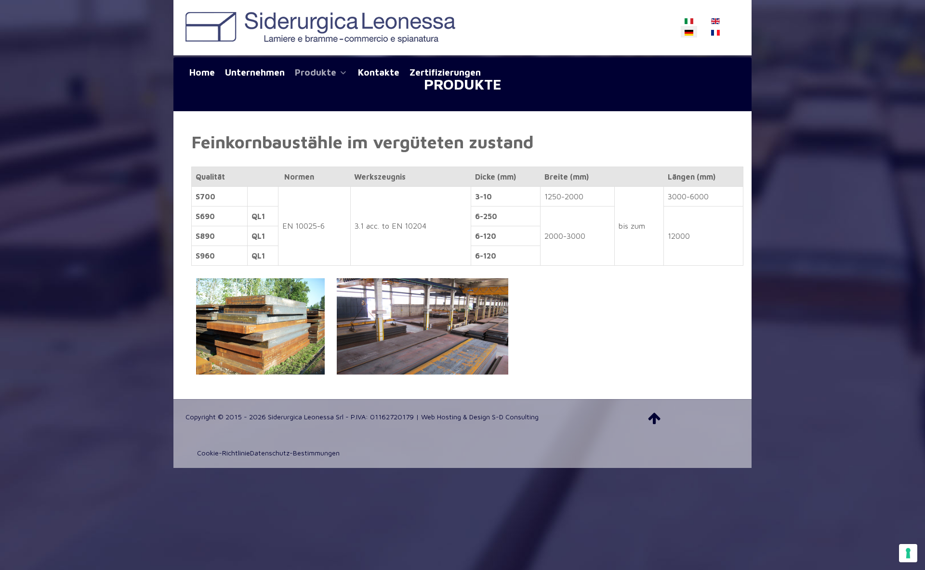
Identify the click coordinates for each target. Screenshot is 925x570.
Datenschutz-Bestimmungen (295, 453)
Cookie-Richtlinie (223, 453)
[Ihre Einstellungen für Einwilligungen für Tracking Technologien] (908, 553)
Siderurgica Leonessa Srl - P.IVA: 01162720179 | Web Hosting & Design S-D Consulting (403, 417)
